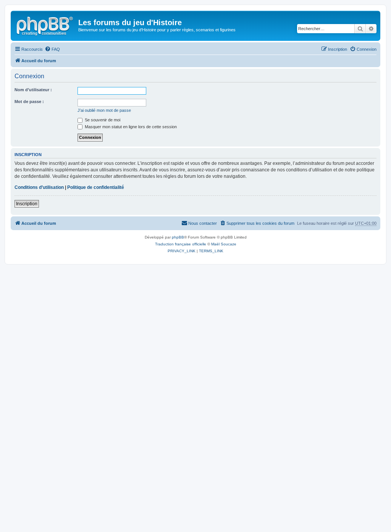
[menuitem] (52, 49)
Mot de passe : (29, 101)
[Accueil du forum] (45, 25)
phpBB (178, 237)
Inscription (26, 203)
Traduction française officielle (180, 244)
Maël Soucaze (223, 244)
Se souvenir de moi (102, 120)
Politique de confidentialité (95, 187)
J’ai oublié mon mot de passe (104, 110)
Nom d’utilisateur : (33, 89)
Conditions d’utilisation (39, 187)
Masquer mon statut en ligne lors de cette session (130, 126)
